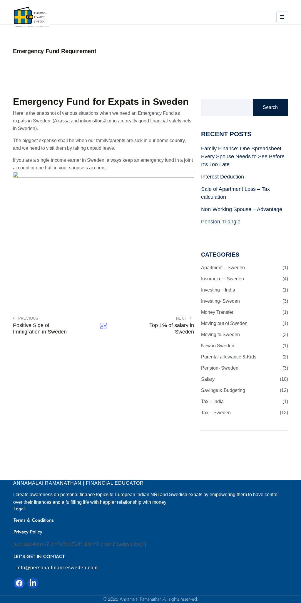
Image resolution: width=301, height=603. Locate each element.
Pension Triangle (220, 222)
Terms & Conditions (34, 520)
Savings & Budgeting (244, 390)
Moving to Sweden (244, 334)
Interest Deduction (222, 177)
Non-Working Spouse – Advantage (241, 209)
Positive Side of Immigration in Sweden (40, 328)
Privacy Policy (28, 531)
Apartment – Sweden (244, 267)
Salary (244, 379)
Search (270, 107)
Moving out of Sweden (244, 323)
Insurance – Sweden (244, 278)
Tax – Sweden (244, 412)
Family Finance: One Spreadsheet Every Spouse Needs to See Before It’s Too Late (243, 156)
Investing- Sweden (244, 301)
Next (182, 318)
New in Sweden (244, 345)
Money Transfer (244, 312)
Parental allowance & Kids (244, 356)
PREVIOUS (27, 318)
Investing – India (244, 289)
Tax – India (244, 401)
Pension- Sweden (244, 367)
